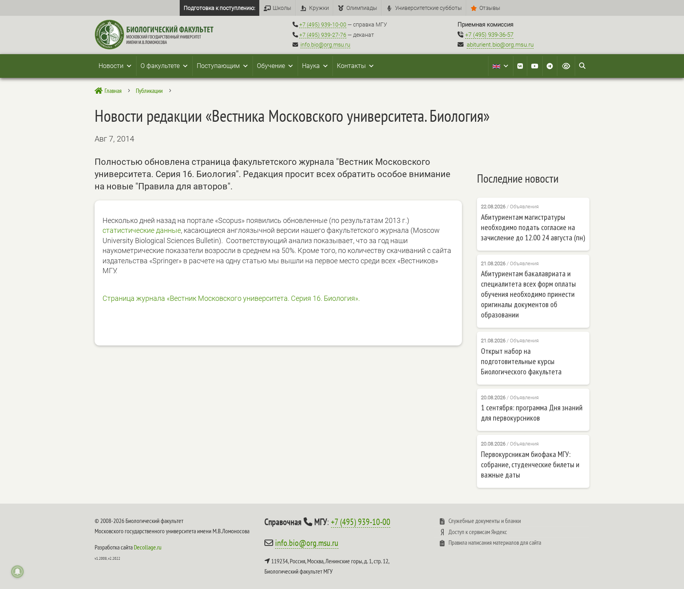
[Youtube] (534, 66)
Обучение (271, 66)
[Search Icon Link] (582, 66)
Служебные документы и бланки (484, 521)
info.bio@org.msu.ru (325, 45)
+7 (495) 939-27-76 (322, 35)
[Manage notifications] (17, 571)
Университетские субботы (428, 8)
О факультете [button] (160, 66)
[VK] (520, 66)
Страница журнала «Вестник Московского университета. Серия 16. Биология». (231, 298)
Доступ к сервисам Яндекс (477, 532)
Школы (282, 8)
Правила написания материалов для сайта (494, 542)
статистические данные (142, 230)
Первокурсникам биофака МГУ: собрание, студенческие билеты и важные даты (530, 464)
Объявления (524, 207)
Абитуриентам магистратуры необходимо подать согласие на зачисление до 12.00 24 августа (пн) (533, 227)
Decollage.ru (148, 547)
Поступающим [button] (218, 66)
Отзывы (489, 8)
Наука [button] (311, 66)
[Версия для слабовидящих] (566, 66)
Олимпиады (361, 8)
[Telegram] (550, 66)
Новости (111, 66)
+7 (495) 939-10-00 (322, 24)
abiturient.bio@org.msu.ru (500, 44)
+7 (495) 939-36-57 (489, 34)
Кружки (319, 8)
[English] (500, 66)
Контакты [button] (351, 66)
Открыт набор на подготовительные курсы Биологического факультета (521, 361)
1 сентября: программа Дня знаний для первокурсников (532, 412)
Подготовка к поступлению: (219, 8)
